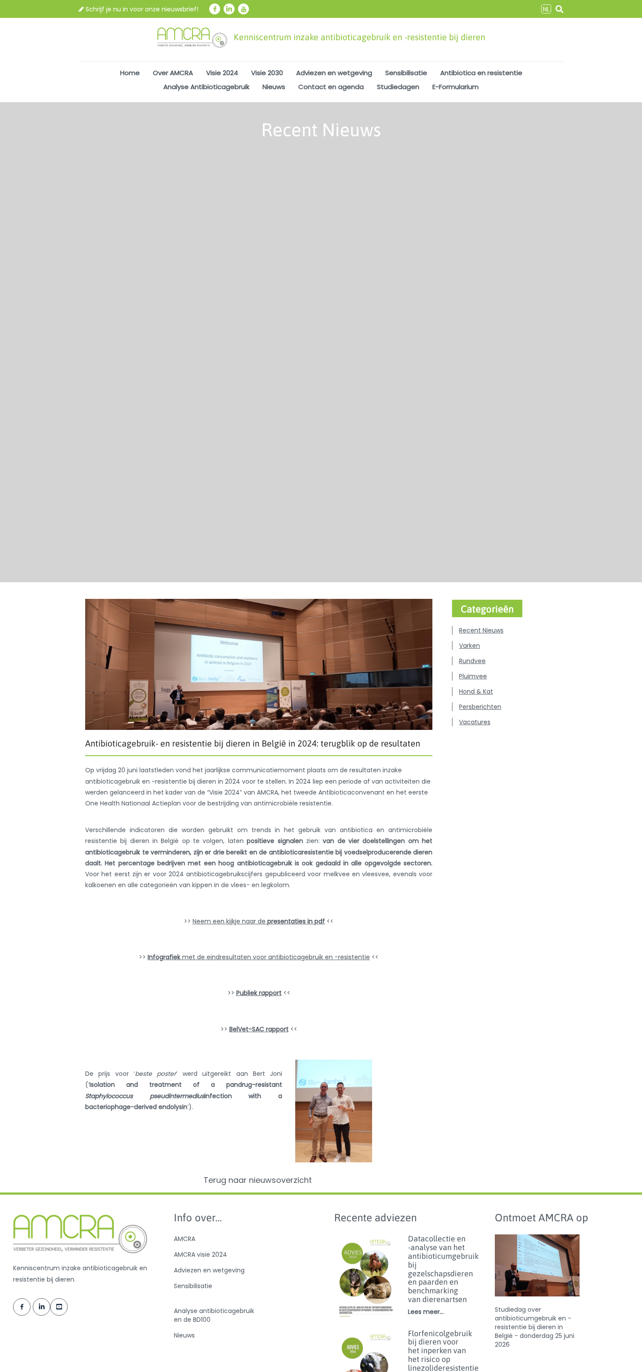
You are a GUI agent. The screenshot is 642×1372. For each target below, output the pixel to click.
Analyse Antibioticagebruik (206, 86)
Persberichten (480, 706)
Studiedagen (398, 86)
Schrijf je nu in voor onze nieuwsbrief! (141, 9)
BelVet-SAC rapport (259, 1029)
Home (130, 72)
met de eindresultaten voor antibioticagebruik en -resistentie (259, 957)
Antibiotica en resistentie (481, 72)
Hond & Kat (476, 691)
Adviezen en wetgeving (334, 72)
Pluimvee (473, 676)
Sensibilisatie (406, 72)
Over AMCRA (173, 72)
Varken (469, 645)
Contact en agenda (331, 86)
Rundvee (472, 661)
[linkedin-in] (229, 8)
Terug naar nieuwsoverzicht (259, 1180)
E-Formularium (455, 86)
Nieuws (273, 86)
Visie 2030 (267, 72)
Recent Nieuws (481, 630)
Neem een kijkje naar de (259, 921)
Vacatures (474, 722)
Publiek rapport (259, 992)
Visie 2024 (222, 72)
